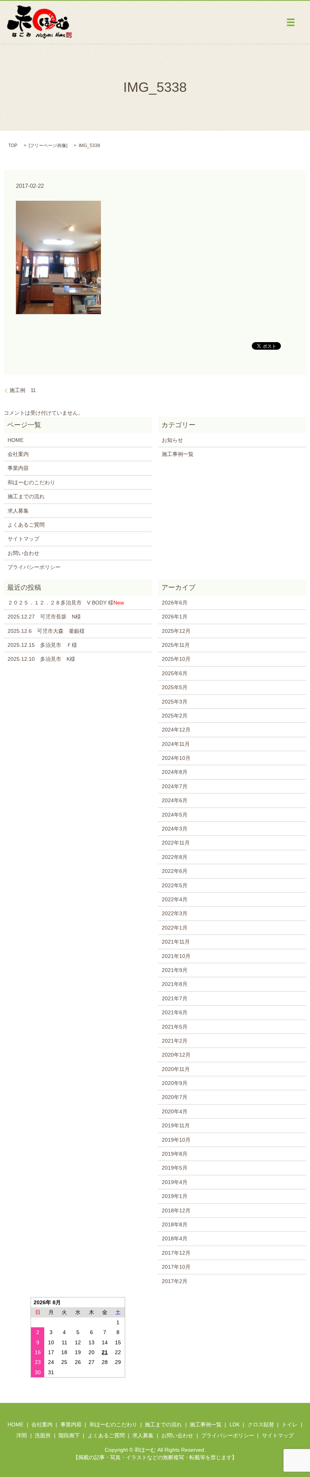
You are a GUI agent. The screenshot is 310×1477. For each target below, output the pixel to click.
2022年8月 (175, 857)
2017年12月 (176, 1253)
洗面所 (43, 1435)
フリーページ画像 (48, 145)
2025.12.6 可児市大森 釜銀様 (46, 631)
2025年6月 (175, 673)
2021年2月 (175, 1041)
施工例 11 (22, 390)
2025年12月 (176, 631)
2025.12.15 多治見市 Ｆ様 (42, 645)
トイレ (290, 1424)
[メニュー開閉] (290, 22)
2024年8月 (175, 772)
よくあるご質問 (26, 525)
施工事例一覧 (178, 454)
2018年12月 (176, 1210)
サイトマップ (23, 539)
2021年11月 (176, 942)
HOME (15, 440)
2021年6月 (175, 1012)
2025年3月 (175, 702)
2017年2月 (175, 1281)
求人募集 (18, 511)
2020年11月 (176, 1069)
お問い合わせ (23, 553)
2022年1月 (175, 928)
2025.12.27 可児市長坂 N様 (44, 617)
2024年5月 (175, 815)
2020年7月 (175, 1097)
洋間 (21, 1435)
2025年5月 (175, 687)
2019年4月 (175, 1182)
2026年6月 (175, 603)
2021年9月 (175, 970)
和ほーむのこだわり (31, 482)
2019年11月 (176, 1125)
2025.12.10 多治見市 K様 (41, 659)
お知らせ (172, 440)
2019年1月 (175, 1196)
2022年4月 (175, 899)
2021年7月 (175, 998)
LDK (234, 1424)
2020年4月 (175, 1111)
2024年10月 (176, 758)
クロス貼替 (261, 1424)
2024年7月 (175, 786)
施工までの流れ (26, 496)
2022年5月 (175, 885)
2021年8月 (175, 984)
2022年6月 (175, 871)
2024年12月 (176, 730)
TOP (12, 145)
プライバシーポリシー (34, 567)
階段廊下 (69, 1435)
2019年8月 (175, 1154)
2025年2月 (175, 716)
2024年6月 (175, 800)
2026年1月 (175, 617)
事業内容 (18, 468)
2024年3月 (175, 829)
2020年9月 (175, 1083)
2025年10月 (176, 659)
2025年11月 (176, 645)
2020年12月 (176, 1055)
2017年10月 (176, 1267)
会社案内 (18, 454)
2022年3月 (175, 913)
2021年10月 (176, 956)
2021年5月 (175, 1027)
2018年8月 (175, 1224)
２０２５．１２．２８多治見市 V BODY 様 (66, 603)
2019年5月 (175, 1168)
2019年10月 (176, 1140)
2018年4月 (175, 1238)
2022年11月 (176, 843)
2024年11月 (176, 744)
